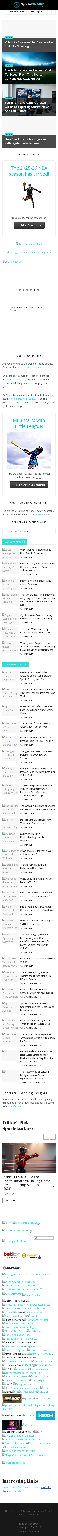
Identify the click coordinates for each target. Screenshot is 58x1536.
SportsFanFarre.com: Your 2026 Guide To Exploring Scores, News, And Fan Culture (27, 107)
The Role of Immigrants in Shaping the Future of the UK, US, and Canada (35, 976)
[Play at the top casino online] (18, 1431)
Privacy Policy (43, 1511)
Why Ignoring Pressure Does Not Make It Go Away (35, 551)
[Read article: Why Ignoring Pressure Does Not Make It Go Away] (10, 554)
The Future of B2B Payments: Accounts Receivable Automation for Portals (37, 1038)
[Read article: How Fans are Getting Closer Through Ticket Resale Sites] (10, 1024)
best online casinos (31, 367)
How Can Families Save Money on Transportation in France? (36, 894)
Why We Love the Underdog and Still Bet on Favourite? (37, 922)
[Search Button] (54, 5)
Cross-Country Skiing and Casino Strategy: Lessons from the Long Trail (37, 693)
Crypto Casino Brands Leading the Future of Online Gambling (36, 616)
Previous (8, 273)
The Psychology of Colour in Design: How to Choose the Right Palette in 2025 (35, 1075)
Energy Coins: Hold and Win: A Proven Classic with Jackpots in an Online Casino (38, 772)
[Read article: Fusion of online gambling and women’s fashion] (10, 585)
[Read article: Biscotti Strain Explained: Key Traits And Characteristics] (10, 824)
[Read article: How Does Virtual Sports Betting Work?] (10, 962)
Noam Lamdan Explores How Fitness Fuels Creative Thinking (36, 739)
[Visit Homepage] (29, 5)
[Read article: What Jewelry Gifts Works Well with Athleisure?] (10, 855)
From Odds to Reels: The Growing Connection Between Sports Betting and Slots (36, 676)
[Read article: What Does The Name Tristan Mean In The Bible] (10, 883)
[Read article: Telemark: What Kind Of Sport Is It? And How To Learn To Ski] (10, 633)
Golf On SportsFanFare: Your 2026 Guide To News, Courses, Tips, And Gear (28, 1181)
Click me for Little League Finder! (31, 484)
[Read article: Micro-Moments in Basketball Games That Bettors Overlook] (10, 911)
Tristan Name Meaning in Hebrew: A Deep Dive (33, 866)
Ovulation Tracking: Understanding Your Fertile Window (34, 837)
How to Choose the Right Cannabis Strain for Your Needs (36, 991)
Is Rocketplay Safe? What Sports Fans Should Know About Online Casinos (37, 710)
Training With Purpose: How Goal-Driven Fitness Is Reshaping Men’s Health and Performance (37, 646)
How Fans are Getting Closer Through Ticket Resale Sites (35, 1022)
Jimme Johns (11, 1189)
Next (50, 273)
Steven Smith (28, 557)
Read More (10, 1196)
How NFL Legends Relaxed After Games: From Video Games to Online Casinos (37, 567)
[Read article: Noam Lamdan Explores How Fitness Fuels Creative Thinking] (10, 741)
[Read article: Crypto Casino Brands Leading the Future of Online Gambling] (10, 619)
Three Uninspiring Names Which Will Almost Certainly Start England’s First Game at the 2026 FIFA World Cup (37, 790)
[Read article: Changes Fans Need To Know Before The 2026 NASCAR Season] (10, 755)
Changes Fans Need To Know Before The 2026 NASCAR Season (36, 755)
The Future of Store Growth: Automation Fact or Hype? (35, 725)
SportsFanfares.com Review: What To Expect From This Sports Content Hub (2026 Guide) (28, 74)
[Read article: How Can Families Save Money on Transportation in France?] (10, 897)
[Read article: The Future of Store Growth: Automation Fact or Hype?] (10, 727)
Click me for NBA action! (31, 225)
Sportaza (19, 1491)
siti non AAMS (31, 1487)
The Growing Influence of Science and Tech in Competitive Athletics (37, 807)
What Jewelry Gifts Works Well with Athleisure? (36, 852)
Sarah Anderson (30, 575)
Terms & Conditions (24, 1511)
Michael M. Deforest (31, 1083)
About (21, 1514)
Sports (9, 37)
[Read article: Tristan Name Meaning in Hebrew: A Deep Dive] (10, 869)
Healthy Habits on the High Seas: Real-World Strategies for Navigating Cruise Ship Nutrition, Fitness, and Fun (37, 1056)
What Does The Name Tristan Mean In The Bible (36, 880)
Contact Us (33, 1514)
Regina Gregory (29, 983)
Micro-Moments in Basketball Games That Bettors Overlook (36, 908)
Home (8, 1511)
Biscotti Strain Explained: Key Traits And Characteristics (35, 821)
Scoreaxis (23, 531)
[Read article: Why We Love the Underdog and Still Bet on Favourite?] (10, 924)
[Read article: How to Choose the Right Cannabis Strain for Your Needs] (10, 993)
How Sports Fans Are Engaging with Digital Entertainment (26, 141)
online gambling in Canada (23, 398)
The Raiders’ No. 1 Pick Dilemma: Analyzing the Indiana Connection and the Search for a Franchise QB (37, 599)
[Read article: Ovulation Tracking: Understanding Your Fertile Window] (10, 838)
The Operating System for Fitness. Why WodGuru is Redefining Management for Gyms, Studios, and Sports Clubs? (35, 941)
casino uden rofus (11, 1487)
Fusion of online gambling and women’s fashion (35, 582)
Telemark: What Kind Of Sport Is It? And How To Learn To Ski (37, 630)
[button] (53, 1137)
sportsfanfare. (14, 1106)
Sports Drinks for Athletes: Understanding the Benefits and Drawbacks (37, 1007)
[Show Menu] (3, 5)
